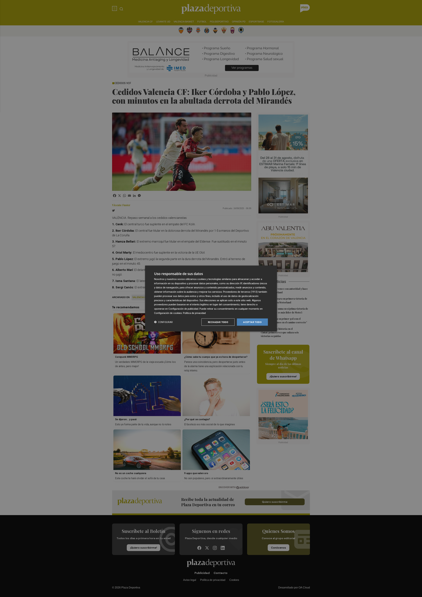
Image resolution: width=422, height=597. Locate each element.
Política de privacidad (194, 312)
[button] (163, 322)
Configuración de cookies (168, 312)
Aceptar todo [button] (252, 321)
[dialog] (211, 298)
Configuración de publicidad (183, 308)
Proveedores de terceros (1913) (240, 291)
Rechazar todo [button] (218, 321)
